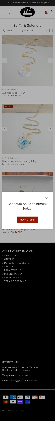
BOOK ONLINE (27, 220)
